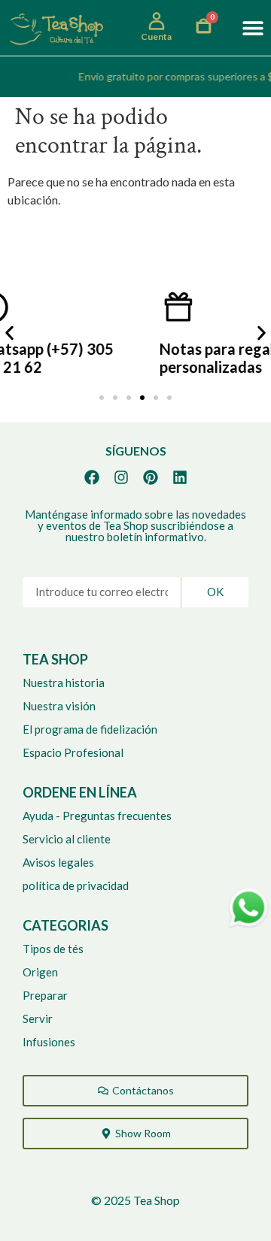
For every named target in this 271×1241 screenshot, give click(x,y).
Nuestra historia (64, 682)
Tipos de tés (53, 948)
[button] (252, 28)
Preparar (45, 995)
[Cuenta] (157, 21)
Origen (40, 972)
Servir (38, 1018)
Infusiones (49, 1042)
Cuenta (156, 36)
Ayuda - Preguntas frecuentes (97, 815)
